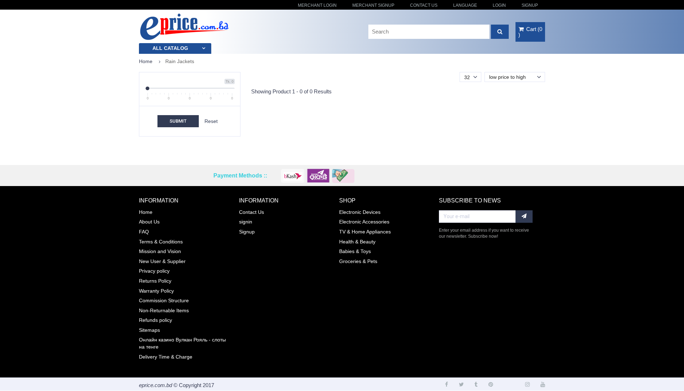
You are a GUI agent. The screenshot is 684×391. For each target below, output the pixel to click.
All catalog (170, 48)
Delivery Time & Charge (165, 357)
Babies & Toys (355, 251)
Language (465, 5)
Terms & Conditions (161, 242)
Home (145, 61)
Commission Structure (164, 300)
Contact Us (423, 5)
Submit (178, 121)
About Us (149, 222)
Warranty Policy (156, 291)
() (530, 32)
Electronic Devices (359, 212)
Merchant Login (317, 5)
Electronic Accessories (364, 222)
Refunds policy (155, 320)
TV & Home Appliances (365, 232)
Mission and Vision (160, 251)
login (499, 5)
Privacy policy (154, 271)
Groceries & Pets (358, 261)
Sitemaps (149, 330)
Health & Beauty (357, 242)
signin (245, 222)
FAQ (144, 232)
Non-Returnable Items (164, 310)
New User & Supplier (162, 261)
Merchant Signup (373, 5)
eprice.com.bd (155, 385)
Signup (530, 5)
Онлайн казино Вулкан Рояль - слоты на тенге (182, 343)
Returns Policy (155, 281)
